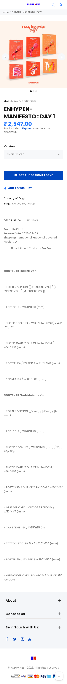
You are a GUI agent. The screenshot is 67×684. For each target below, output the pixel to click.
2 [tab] (33, 91)
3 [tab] (36, 91)
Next (61, 56)
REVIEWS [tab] (32, 220)
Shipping (27, 128)
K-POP (16, 203)
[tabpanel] (33, 54)
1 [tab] (31, 91)
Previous (5, 56)
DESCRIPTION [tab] (13, 220)
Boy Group (28, 203)
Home (5, 12)
